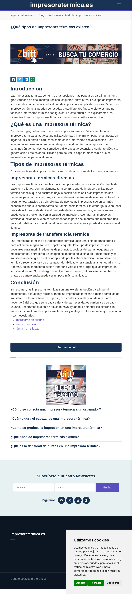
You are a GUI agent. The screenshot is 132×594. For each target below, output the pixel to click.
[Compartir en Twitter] (20, 79)
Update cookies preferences (28, 578)
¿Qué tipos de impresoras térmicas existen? (44, 437)
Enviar (107, 487)
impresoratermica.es (61, 4)
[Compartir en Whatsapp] (32, 79)
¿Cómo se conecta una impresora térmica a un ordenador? (55, 409)
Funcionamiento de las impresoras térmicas (74, 15)
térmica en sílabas (27, 328)
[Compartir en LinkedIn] (26, 79)
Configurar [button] (113, 582)
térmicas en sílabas (28, 324)
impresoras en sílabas (30, 320)
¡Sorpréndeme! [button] (66, 347)
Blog (41, 15)
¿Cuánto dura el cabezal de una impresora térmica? (50, 418)
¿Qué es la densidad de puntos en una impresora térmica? (55, 446)
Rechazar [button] (96, 582)
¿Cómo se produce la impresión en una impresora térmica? (56, 427)
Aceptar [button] (80, 582)
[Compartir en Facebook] (13, 79)
